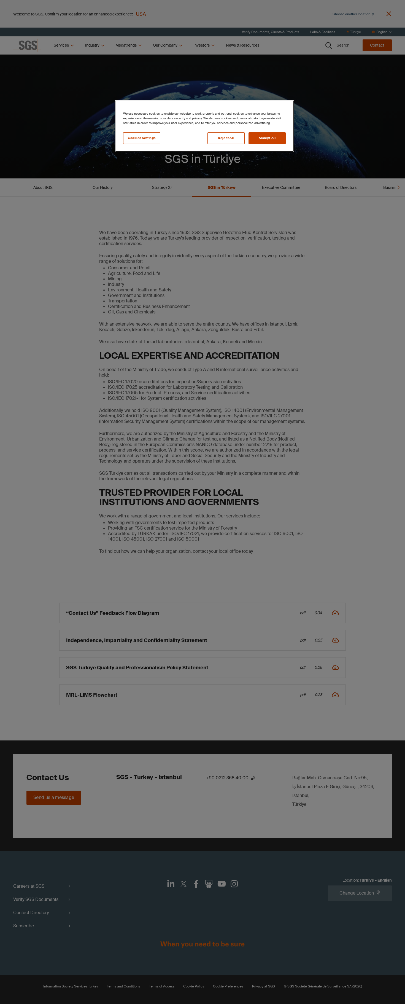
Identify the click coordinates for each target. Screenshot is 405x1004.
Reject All (226, 138)
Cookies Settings (142, 138)
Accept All (267, 138)
